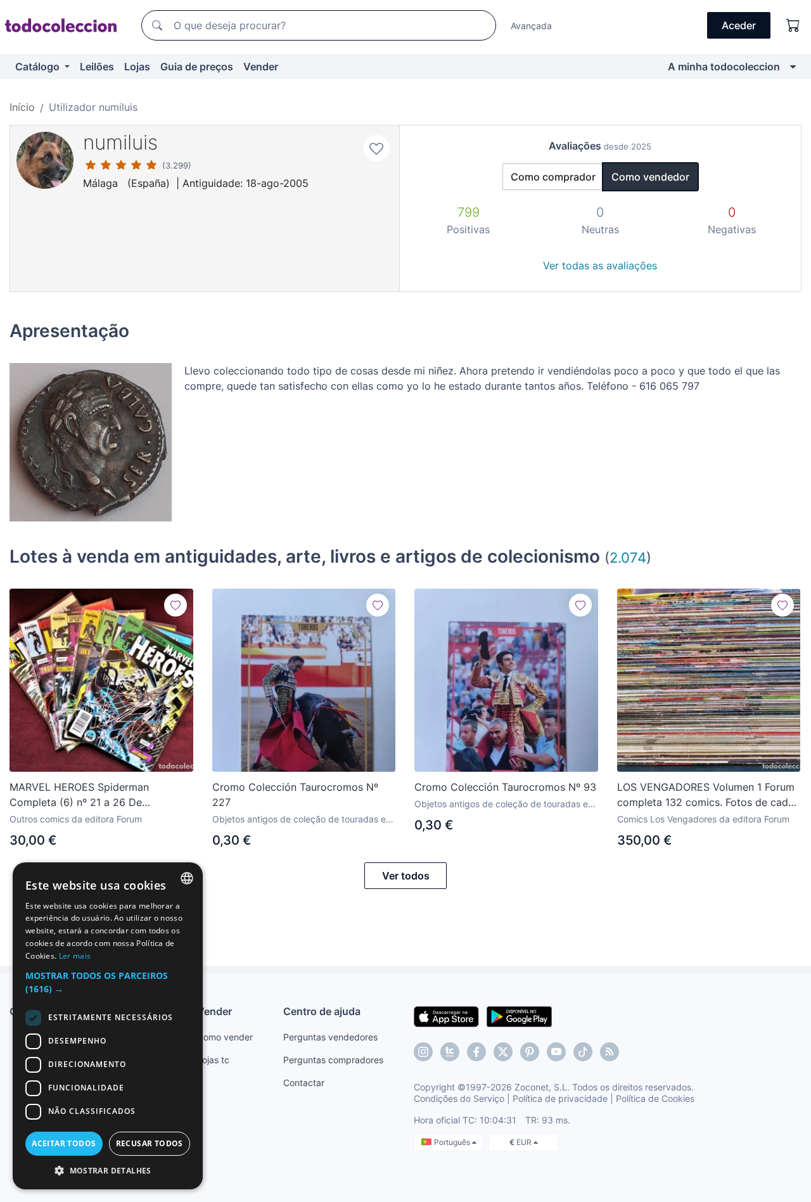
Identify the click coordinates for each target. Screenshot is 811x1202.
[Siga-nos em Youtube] (556, 1051)
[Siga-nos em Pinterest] (529, 1051)
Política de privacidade (560, 1098)
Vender (260, 66)
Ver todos (406, 875)
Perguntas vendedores (330, 1037)
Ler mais (75, 955)
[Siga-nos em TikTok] (582, 1051)
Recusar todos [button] (149, 1143)
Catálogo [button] (38, 66)
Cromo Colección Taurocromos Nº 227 (295, 795)
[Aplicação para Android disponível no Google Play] (519, 1015)
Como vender (225, 1037)
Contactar (303, 1082)
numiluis (120, 142)
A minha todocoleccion (724, 66)
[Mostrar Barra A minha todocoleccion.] (793, 66)
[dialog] (108, 1025)
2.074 (628, 557)
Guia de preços (196, 66)
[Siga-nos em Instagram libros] (449, 1051)
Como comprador (553, 176)
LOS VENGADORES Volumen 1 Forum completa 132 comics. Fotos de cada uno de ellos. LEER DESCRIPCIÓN (706, 795)
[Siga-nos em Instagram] (423, 1051)
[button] (107, 982)
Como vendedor (650, 176)
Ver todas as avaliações (600, 265)
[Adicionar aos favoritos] (376, 148)
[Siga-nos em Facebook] (476, 1051)
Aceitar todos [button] (64, 1143)
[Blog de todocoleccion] (609, 1051)
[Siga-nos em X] (503, 1051)
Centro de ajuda (322, 1011)
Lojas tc (213, 1059)
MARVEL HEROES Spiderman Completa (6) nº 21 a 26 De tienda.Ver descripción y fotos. (83, 795)
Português (453, 1142)
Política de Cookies (655, 1098)
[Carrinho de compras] (793, 25)
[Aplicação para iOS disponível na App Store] (446, 1015)
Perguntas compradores (333, 1059)
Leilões (97, 66)
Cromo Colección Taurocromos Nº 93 (505, 787)
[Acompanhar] (175, 605)
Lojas (137, 66)
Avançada (531, 25)
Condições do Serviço (459, 1098)
